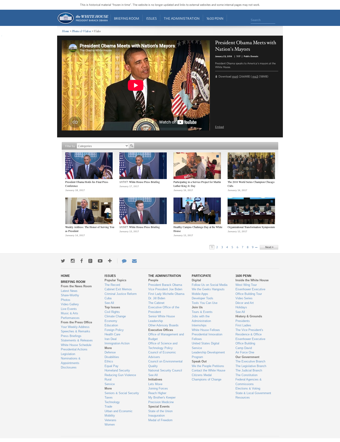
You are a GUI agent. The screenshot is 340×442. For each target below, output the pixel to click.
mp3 (255, 76)
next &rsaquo (269, 247)
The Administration (182, 18)
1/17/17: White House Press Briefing (139, 182)
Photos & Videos (81, 31)
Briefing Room (126, 18)
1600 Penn (215, 18)
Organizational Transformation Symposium (251, 227)
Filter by (70, 146)
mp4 (235, 76)
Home (82, 18)
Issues (151, 18)
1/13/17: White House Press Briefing (139, 227)
